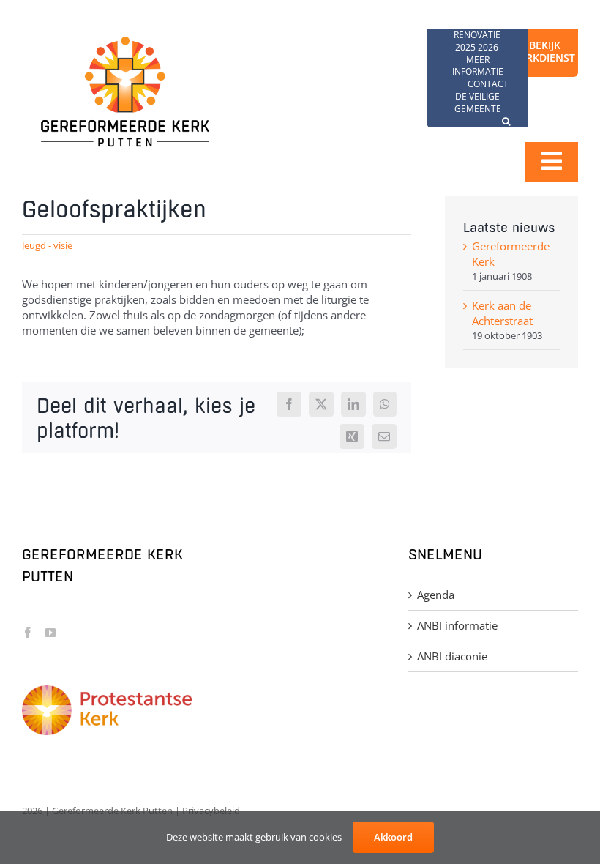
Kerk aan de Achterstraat (502, 313)
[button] (506, 122)
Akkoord (393, 836)
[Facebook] (28, 632)
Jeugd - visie (47, 245)
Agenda (435, 594)
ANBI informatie (457, 625)
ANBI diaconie (452, 656)
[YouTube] (50, 632)
